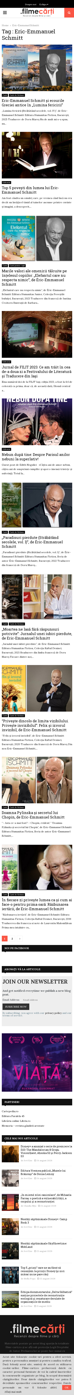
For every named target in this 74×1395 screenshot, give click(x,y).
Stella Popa (29, 1278)
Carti (5, 95)
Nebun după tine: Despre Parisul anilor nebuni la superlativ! (36, 456)
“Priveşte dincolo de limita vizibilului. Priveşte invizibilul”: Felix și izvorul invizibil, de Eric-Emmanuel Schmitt (35, 725)
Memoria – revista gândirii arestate (23, 1125)
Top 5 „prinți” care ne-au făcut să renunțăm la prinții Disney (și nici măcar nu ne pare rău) (43, 1271)
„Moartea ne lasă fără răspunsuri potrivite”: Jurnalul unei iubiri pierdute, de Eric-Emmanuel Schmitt (37, 633)
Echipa (43, 4)
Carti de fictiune (17, 95)
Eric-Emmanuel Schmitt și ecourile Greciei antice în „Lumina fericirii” (33, 102)
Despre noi (30, 4)
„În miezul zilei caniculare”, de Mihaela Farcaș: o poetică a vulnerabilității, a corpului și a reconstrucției (46, 1198)
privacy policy (53, 1013)
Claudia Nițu (30, 1205)
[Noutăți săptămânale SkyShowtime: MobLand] (10, 1250)
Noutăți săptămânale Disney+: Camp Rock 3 (44, 1220)
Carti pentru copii (17, 265)
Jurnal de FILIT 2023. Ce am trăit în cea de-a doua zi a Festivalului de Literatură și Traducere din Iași (36, 371)
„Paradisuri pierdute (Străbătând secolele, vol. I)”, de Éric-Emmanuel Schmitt (32, 542)
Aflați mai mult (13, 1392)
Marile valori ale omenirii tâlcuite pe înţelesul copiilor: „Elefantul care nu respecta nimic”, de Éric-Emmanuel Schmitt (34, 278)
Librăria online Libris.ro (16, 1121)
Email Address (11, 999)
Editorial (6, 182)
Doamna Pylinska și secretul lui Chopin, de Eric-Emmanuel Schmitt (33, 814)
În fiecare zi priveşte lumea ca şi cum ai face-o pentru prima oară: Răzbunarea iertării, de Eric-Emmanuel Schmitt (37, 904)
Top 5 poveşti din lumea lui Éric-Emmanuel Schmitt (30, 189)
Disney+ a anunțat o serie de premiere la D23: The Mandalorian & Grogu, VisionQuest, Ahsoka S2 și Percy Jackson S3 (46, 1151)
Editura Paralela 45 (13, 1116)
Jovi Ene (28, 1160)
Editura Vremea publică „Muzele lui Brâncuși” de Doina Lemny (43, 1172)
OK (67, 1387)
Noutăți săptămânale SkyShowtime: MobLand (44, 1245)
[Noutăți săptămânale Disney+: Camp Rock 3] (10, 1226)
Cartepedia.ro (10, 1111)
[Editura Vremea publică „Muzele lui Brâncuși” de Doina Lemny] (10, 1178)
